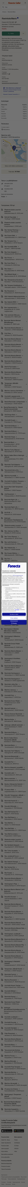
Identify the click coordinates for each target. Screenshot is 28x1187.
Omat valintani (14, 618)
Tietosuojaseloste (14, 621)
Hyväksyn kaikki (14, 614)
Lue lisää (17, 609)
